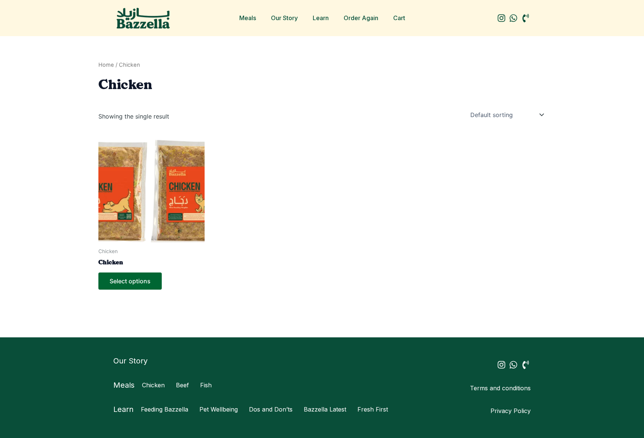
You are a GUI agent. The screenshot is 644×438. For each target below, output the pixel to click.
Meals (247, 18)
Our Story (284, 18)
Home (106, 65)
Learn (321, 18)
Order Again (361, 18)
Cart (399, 18)
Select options (130, 281)
